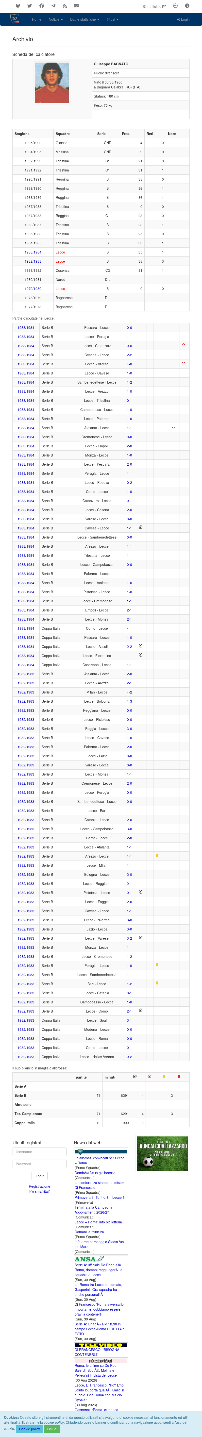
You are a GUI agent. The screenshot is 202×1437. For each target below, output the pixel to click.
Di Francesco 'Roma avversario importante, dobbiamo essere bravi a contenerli (99, 1309)
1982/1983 (33, 261)
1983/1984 (33, 252)
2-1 (129, 610)
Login (185, 19)
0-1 (129, 400)
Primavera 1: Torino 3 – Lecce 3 (100, 1197)
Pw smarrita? (39, 1191)
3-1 (129, 1020)
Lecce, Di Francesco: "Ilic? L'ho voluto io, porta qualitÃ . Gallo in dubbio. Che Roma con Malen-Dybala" (99, 1392)
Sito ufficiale (152, 6)
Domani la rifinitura (89, 1231)
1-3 (129, 701)
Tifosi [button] (111, 19)
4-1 (129, 628)
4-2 (129, 692)
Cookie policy (29, 1428)
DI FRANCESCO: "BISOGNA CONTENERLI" (97, 1352)
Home (36, 19)
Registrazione (39, 1186)
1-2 (129, 382)
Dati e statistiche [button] (83, 19)
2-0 (129, 445)
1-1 (129, 336)
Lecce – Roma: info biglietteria (98, 1221)
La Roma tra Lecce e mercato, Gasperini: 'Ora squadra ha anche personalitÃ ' (98, 1289)
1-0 (129, 373)
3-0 (129, 728)
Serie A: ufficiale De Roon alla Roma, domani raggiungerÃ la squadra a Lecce (98, 1269)
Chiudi (52, 1428)
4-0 (129, 363)
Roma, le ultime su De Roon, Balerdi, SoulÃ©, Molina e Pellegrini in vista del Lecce (97, 1370)
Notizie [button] (54, 19)
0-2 (129, 482)
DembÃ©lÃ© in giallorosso (95, 1172)
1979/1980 (33, 288)
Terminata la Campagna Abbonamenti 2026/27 (93, 1210)
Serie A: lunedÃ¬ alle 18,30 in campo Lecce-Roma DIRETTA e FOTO (100, 1328)
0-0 (129, 327)
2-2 (129, 354)
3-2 (129, 938)
